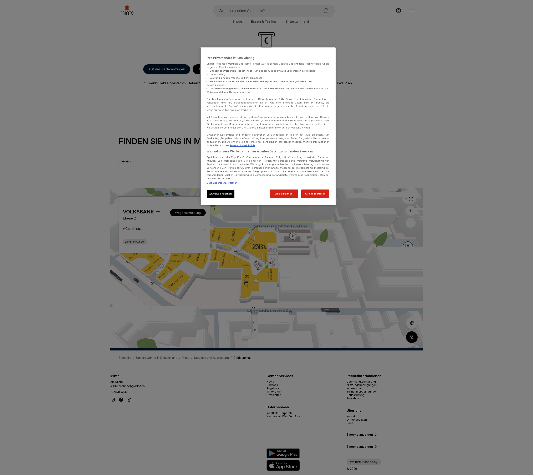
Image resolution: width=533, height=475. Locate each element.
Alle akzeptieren (315, 193)
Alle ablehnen (284, 193)
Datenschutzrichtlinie (242, 145)
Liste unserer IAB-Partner (222, 182)
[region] (268, 126)
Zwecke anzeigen (220, 193)
